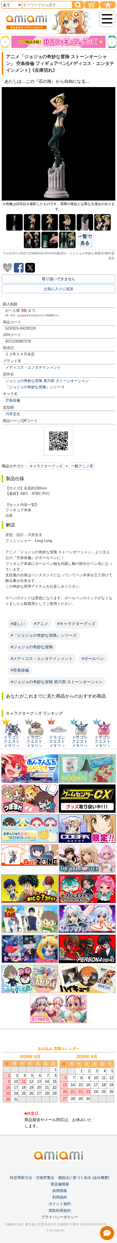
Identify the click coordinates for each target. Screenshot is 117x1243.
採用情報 (59, 1191)
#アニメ (41, 623)
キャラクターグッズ (45, 466)
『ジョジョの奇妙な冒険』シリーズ (34, 387)
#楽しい (18, 623)
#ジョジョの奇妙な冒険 (32, 647)
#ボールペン (93, 658)
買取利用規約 (60, 1210)
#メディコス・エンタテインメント (42, 658)
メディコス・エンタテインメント (33, 367)
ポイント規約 (60, 1204)
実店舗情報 (60, 1184)
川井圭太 (12, 414)
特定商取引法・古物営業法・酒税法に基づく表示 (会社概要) (59, 1178)
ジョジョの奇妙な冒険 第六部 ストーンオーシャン (47, 381)
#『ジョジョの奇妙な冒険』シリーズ (44, 635)
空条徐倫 (12, 400)
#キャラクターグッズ (76, 623)
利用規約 (59, 1197)
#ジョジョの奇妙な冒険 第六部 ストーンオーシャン (57, 681)
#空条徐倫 (20, 670)
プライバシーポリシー (59, 1217)
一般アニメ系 (82, 466)
